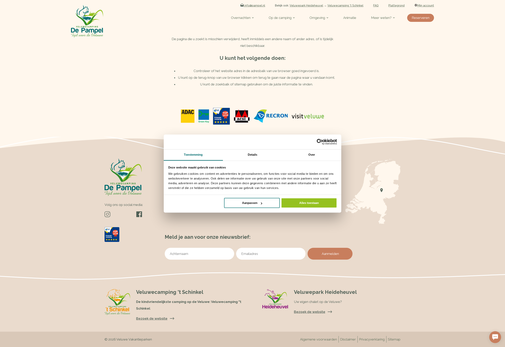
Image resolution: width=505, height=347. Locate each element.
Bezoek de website (309, 312)
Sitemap (394, 339)
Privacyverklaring (372, 339)
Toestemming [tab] (193, 154)
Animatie (349, 18)
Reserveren (420, 18)
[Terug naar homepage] (87, 21)
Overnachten (241, 18)
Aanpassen (249, 202)
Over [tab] (311, 154)
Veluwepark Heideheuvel (306, 5)
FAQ (376, 5)
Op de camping (280, 18)
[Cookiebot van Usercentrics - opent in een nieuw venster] (319, 142)
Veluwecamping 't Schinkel (345, 5)
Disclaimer (348, 339)
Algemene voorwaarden (318, 339)
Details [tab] (252, 154)
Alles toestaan (309, 202)
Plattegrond (396, 5)
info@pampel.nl (254, 5)
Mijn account (425, 5)
